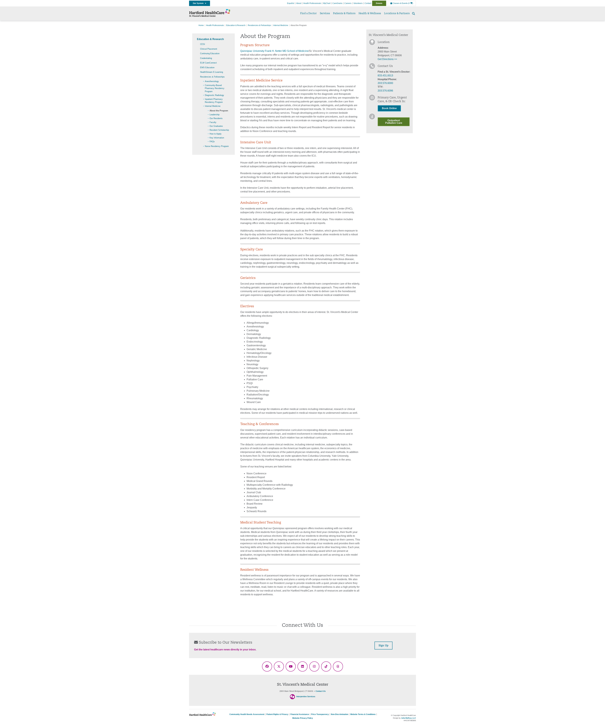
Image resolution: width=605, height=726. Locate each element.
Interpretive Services (305, 697)
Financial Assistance (299, 714)
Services (325, 13)
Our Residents (216, 118)
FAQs (212, 141)
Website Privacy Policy (302, 718)
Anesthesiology (212, 81)
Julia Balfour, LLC (408, 718)
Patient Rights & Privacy (277, 714)
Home (201, 25)
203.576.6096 (385, 90)
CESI (202, 44)
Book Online (389, 108)
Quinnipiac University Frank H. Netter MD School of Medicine (274, 51)
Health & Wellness (370, 13)
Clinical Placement (208, 49)
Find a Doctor (308, 13)
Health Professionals (312, 3)
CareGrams (337, 3)
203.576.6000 (385, 83)
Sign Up (383, 645)
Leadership (214, 114)
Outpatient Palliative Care (393, 121)
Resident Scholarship (219, 130)
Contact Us (321, 691)
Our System (199, 3)
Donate (379, 3)
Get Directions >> (387, 59)
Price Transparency (320, 714)
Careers (347, 3)
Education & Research (235, 25)
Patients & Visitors (344, 13)
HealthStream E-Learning (211, 72)
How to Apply (216, 134)
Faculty (213, 122)
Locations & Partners (397, 13)
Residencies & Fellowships (259, 25)
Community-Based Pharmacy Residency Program (214, 88)
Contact (368, 3)
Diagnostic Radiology (214, 95)
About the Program (219, 110)
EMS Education (207, 67)
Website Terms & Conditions (363, 714)
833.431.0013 (385, 75)
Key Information (217, 138)
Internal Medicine (280, 25)
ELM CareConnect (208, 63)
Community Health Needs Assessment (246, 714)
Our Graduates (216, 126)
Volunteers (358, 3)
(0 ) (410, 3)
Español (290, 3)
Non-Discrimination (339, 714)
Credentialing (206, 58)
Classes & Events (400, 3)
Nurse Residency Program (217, 146)
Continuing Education (209, 53)
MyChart (326, 3)
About (298, 3)
